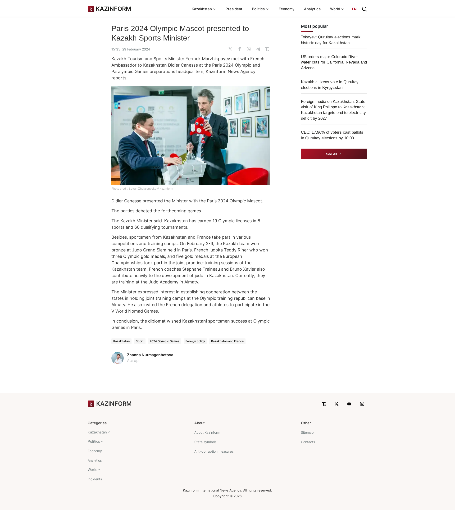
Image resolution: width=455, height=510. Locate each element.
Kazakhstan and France (227, 341)
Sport (140, 341)
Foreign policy (195, 341)
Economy (287, 9)
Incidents (95, 479)
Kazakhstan (121, 341)
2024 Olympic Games (164, 341)
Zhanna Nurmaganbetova (150, 355)
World (92, 469)
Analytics (312, 9)
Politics (94, 441)
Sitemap (307, 432)
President (234, 9)
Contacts (308, 442)
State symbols (205, 442)
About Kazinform (207, 432)
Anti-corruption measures (213, 451)
